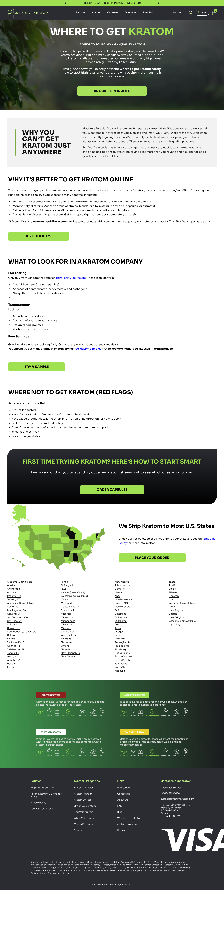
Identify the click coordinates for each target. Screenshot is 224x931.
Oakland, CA (14, 613)
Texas (172, 581)
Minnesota (67, 617)
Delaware (12, 635)
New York (120, 592)
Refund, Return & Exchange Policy (46, 795)
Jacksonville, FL (16, 642)
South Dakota (123, 660)
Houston (174, 595)
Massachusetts (70, 606)
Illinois (65, 581)
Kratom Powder (83, 793)
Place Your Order (152, 558)
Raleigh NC (121, 603)
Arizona (11, 592)
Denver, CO (13, 628)
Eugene (119, 635)
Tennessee (121, 663)
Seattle (173, 613)
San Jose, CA (14, 620)
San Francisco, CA (17, 617)
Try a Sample (37, 367)
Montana (66, 638)
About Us (122, 799)
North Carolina (123, 599)
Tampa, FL (13, 652)
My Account (124, 787)
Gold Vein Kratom (134, 732)
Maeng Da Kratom (84, 824)
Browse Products (112, 91)
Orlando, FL (13, 645)
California (12, 606)
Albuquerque (123, 585)
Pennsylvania (122, 642)
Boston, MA (67, 610)
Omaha (65, 645)
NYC (117, 595)
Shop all (78, 830)
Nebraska (66, 642)
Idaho (10, 667)
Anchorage (13, 588)
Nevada (65, 649)
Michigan (66, 613)
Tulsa (118, 628)
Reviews (122, 830)
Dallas (172, 588)
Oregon (119, 631)
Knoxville (120, 667)
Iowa (63, 588)
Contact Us (123, 793)
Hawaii (11, 663)
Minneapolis (68, 620)
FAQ (119, 805)
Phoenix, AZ (14, 595)
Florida (11, 638)
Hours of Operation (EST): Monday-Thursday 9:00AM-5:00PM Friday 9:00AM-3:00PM (175, 810)
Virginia (173, 606)
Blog (119, 811)
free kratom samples (87, 348)
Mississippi (67, 624)
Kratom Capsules (83, 787)
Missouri (66, 628)
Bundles (148, 12)
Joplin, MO (67, 631)
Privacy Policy (38, 802)
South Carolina (123, 656)
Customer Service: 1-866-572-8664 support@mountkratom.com (177, 793)
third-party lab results (71, 278)
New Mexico (122, 581)
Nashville (120, 670)
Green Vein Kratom (134, 695)
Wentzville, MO (70, 635)
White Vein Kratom (51, 732)
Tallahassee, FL (15, 649)
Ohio (117, 610)
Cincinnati (121, 613)
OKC (117, 624)
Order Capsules (112, 490)
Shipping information (43, 787)
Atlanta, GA (13, 660)
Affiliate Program (127, 824)
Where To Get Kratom (129, 818)
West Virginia (176, 617)
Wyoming (174, 624)
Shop (79, 12)
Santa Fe (120, 588)
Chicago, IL (67, 585)
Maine (64, 599)
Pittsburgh (121, 649)
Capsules (112, 12)
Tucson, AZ (13, 599)
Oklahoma (121, 620)
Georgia (11, 656)
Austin (172, 585)
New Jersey (68, 656)
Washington (176, 610)
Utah (171, 599)
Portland (120, 638)
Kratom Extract (82, 799)
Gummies (130, 12)
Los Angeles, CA (16, 610)
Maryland (66, 603)
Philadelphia (122, 645)
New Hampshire (70, 652)
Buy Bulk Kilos (38, 236)
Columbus (121, 617)
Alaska (11, 585)
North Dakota (122, 606)
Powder (96, 12)
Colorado (12, 624)
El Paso (173, 592)
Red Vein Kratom (51, 695)
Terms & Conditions (42, 808)
